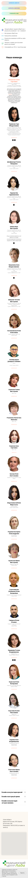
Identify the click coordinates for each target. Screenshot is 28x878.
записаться (14, 275)
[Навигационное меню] (25, 20)
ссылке (10, 94)
